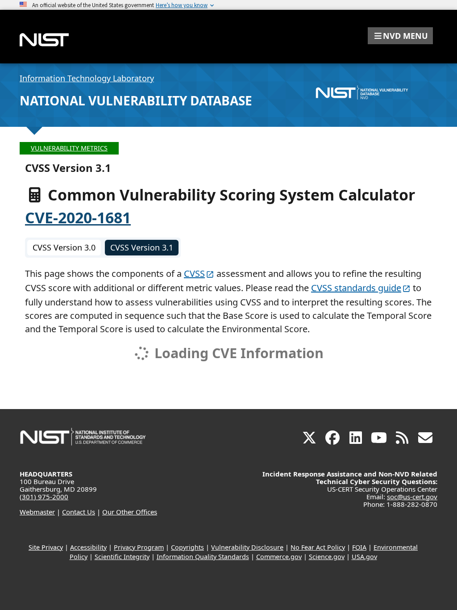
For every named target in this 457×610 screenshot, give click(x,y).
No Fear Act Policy (318, 547)
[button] (400, 35)
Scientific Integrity (122, 556)
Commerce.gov (279, 556)
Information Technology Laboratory (87, 78)
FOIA (359, 547)
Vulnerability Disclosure (247, 547)
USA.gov (364, 556)
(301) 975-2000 (44, 496)
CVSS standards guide (356, 288)
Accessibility (88, 547)
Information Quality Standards (203, 556)
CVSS (194, 273)
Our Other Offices (129, 511)
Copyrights (187, 547)
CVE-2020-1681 (78, 217)
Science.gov (327, 556)
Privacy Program (139, 547)
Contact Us (78, 511)
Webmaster (37, 511)
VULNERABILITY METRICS (69, 148)
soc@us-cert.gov (412, 496)
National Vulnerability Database (136, 100)
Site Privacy (46, 547)
